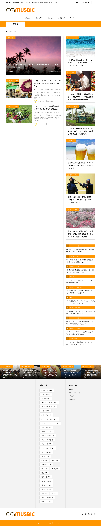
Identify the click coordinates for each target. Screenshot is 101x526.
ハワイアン (46, 415)
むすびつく (47, 390)
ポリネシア (46, 444)
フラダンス (47, 431)
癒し (44, 473)
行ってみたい (47, 497)
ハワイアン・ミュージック (50, 423)
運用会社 (72, 399)
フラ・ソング (47, 440)
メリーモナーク (48, 448)
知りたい (28, 18)
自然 (44, 493)
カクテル (46, 398)
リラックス (46, 452)
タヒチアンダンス (49, 407)
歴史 (55, 468)
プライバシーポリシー (76, 393)
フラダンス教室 (48, 435)
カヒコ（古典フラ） (49, 402)
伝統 (44, 460)
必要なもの (61, 18)
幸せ (55, 460)
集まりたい (39, 18)
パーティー (46, 427)
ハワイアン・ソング (49, 419)
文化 (44, 468)
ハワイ (45, 411)
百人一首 (46, 477)
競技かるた (46, 485)
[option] (34, 55)
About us (73, 18)
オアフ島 (46, 394)
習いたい (50, 18)
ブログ (71, 396)
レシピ (45, 456)
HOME (71, 389)
